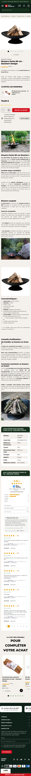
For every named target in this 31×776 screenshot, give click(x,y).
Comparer (16, 54)
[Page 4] (15, 51)
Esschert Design (6, 59)
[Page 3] (13, 51)
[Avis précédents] (6, 626)
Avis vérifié (8, 538)
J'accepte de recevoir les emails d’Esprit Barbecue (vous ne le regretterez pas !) (15, 746)
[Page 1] (8, 51)
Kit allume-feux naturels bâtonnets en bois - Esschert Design (12, 679)
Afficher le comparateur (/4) (14, 774)
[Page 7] (22, 51)
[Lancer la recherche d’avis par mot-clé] (27, 512)
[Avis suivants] (26, 626)
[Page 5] (18, 51)
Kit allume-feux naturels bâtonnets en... (19, 91)
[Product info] (27, 91)
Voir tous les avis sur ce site (16, 491)
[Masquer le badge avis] (9, 770)
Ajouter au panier (21, 110)
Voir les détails (24, 118)
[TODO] (21, 528)
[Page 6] (20, 51)
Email (2, 738)
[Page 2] (10, 51)
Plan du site (18, 773)
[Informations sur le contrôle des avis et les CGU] (24, 489)
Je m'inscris (6, 752)
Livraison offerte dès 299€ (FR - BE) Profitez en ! (15, 1)
